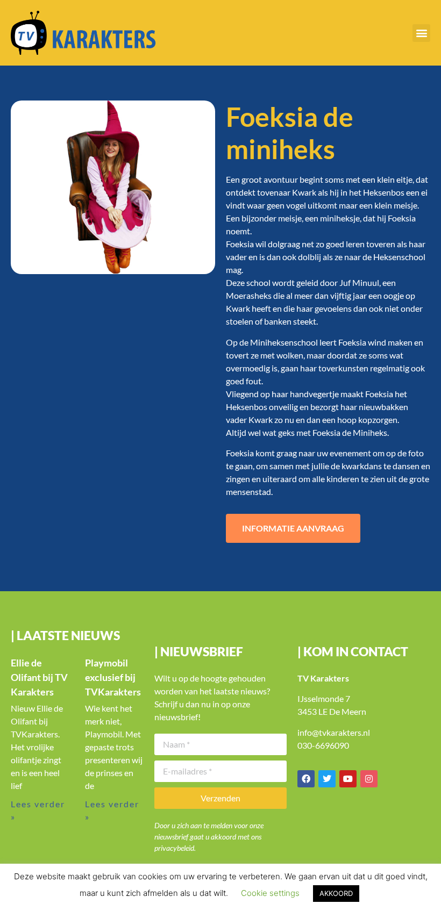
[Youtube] (348, 778)
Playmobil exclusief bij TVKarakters (113, 677)
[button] (421, 33)
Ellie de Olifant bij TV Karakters (39, 677)
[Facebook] (306, 778)
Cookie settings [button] (270, 893)
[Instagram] (369, 778)
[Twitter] (327, 778)
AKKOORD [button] (336, 893)
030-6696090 (323, 745)
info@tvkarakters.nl (333, 732)
